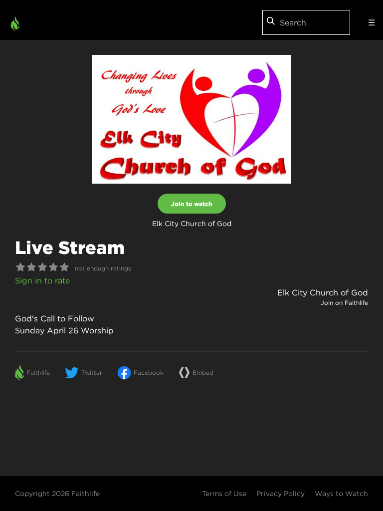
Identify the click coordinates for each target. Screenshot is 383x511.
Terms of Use (224, 493)
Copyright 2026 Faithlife (57, 493)
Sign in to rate (42, 280)
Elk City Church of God (322, 292)
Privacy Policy (280, 493)
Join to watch (191, 204)
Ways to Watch (341, 493)
